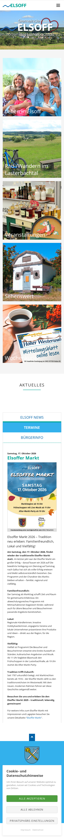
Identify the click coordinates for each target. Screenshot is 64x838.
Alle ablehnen (32, 809)
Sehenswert (19, 296)
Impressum (26, 830)
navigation (58, 5)
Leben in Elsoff (23, 111)
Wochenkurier (22, 357)
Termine (32, 427)
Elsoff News (32, 417)
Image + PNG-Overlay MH (33, 45)
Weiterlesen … (32, 87)
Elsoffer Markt (34, 717)
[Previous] (7, 30)
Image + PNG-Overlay (30, 45)
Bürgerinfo (32, 437)
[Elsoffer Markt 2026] (32, 497)
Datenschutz (37, 830)
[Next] (57, 30)
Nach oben (32, 737)
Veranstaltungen (25, 234)
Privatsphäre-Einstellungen (32, 820)
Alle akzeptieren (32, 798)
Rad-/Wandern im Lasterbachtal (26, 169)
